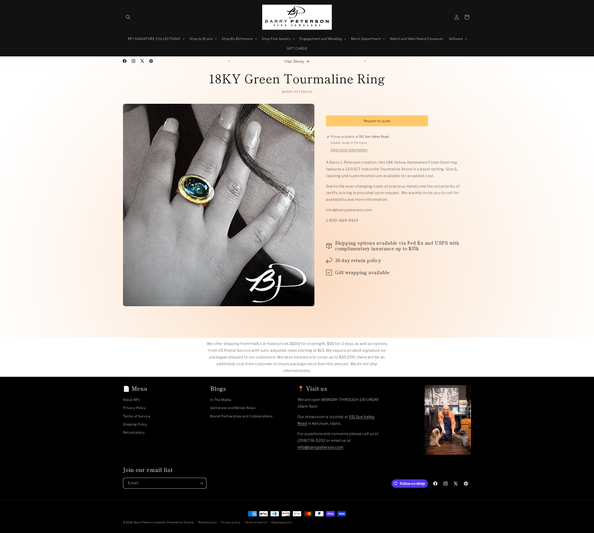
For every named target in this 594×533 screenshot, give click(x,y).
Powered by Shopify (180, 522)
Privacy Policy (134, 408)
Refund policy (134, 432)
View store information (349, 150)
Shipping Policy (135, 424)
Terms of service (256, 522)
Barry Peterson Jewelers (150, 522)
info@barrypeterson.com (320, 447)
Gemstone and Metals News (232, 408)
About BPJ (131, 400)
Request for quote (377, 121)
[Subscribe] (201, 483)
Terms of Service (137, 416)
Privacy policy (231, 522)
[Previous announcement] (229, 61)
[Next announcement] (365, 61)
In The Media (220, 400)
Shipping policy (281, 522)
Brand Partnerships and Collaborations (241, 416)
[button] (128, 17)
